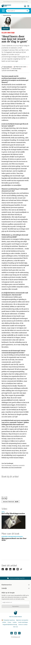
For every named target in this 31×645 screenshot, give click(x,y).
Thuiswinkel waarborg (9, 620)
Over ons (15, 626)
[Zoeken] (28, 10)
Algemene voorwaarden (22, 620)
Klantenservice (7, 585)
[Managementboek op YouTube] (15, 633)
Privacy (9, 622)
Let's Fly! (4, 499)
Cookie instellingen (23, 622)
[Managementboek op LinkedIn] (11, 633)
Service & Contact (22, 624)
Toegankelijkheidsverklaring (10, 624)
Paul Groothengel (7, 66)
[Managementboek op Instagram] (19, 633)
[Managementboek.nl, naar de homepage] (6, 6)
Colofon (4, 622)
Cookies (15, 622)
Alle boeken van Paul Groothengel (12, 467)
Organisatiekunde (7, 15)
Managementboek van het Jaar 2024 (14, 539)
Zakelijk (4, 588)
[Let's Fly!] (7, 487)
